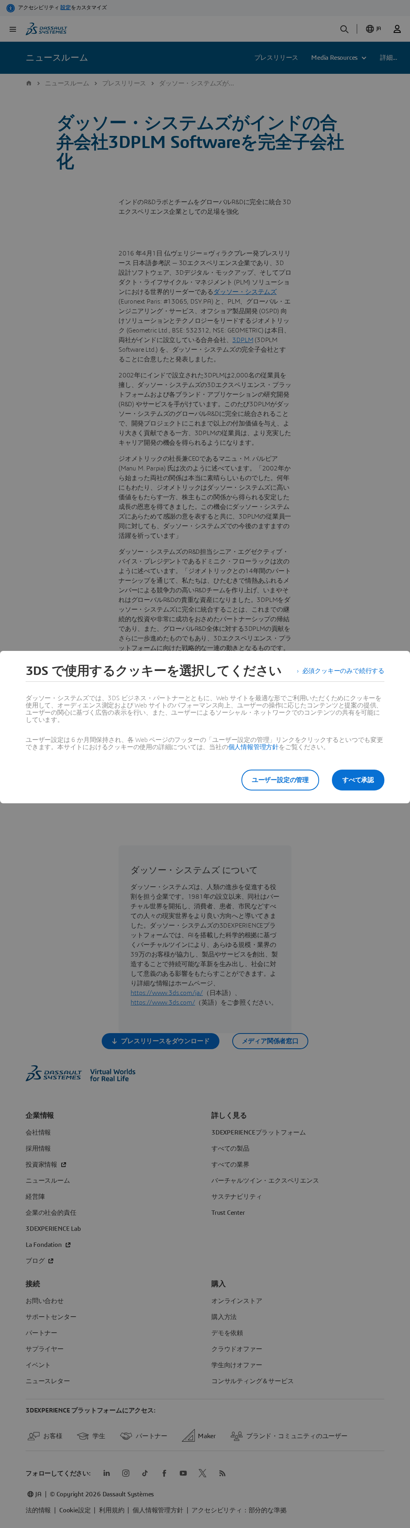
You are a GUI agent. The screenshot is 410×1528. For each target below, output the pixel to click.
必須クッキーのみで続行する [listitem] (343, 671)
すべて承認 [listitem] (358, 780)
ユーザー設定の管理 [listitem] (280, 780)
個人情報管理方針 (253, 747)
